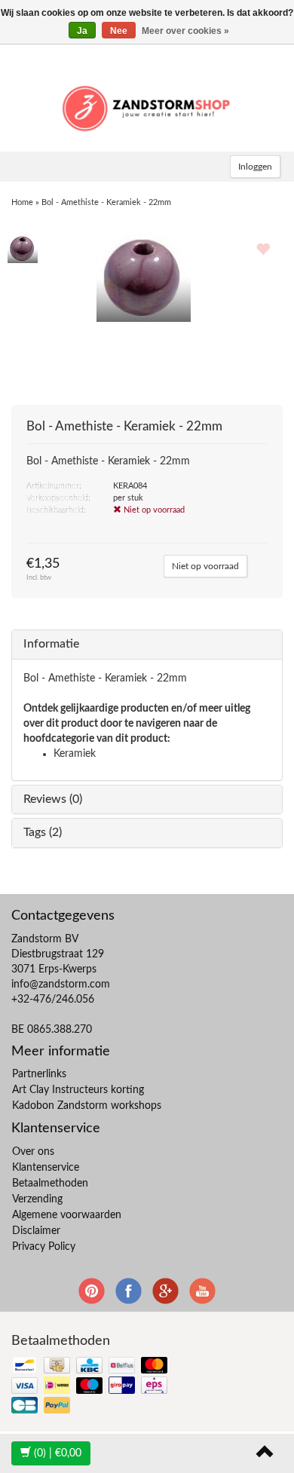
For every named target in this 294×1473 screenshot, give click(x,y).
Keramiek (75, 754)
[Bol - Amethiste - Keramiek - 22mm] (23, 247)
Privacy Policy (43, 1247)
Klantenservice (45, 1167)
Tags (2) (42, 832)
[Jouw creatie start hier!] (147, 106)
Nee (118, 31)
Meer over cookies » (185, 31)
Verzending (37, 1199)
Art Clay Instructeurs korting (78, 1090)
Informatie (51, 644)
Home (22, 202)
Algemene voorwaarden (66, 1215)
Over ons (33, 1152)
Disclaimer (36, 1231)
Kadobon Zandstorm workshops (86, 1106)
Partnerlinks (39, 1074)
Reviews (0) (52, 799)
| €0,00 (57, 1453)
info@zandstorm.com (60, 984)
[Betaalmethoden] (90, 1386)
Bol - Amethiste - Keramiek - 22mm (106, 202)
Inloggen (255, 166)
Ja (82, 31)
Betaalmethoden (50, 1183)
